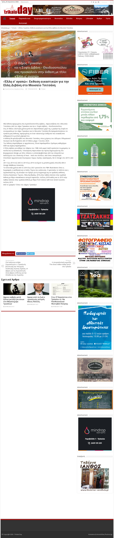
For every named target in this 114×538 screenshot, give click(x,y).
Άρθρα (99, 18)
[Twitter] (94, 2)
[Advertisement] (38, 107)
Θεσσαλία (59, 18)
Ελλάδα (69, 18)
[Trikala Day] (16, 9)
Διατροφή (23, 23)
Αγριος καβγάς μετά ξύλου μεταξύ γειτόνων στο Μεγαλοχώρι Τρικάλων (13, 300)
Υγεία (108, 18)
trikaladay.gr (5, 28)
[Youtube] (96, 2)
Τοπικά (12, 18)
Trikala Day (4, 18)
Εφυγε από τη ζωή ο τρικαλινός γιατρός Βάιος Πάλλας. (36, 299)
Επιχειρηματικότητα (42, 18)
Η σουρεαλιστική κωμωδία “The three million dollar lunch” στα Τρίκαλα (60, 264)
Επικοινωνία (24, 2)
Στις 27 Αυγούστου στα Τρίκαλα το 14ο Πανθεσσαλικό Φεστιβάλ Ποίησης (61, 300)
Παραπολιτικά (24, 18)
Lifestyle (89, 18)
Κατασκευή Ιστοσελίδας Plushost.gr (100, 518)
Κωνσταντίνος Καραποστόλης (14, 89)
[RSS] (98, 2)
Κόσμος (79, 18)
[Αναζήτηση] (111, 2)
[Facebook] (91, 2)
